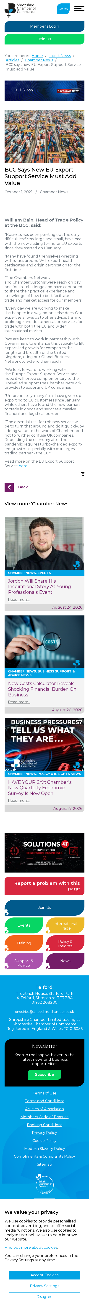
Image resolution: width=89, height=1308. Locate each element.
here (23, 466)
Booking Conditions (44, 1125)
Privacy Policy (44, 1133)
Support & (23, 963)
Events (24, 925)
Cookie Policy (44, 1141)
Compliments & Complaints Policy (44, 1156)
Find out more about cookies (31, 1247)
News (65, 961)
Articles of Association (44, 1109)
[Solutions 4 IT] (44, 853)
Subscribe (44, 1074)
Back (23, 487)
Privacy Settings (44, 1286)
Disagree (44, 1297)
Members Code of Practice (45, 1117)
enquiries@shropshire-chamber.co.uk (44, 1012)
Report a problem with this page (47, 886)
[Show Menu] (79, 8)
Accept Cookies (44, 1275)
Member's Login (44, 26)
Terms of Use (44, 1093)
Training (23, 943)
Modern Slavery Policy (44, 1148)
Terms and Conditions (44, 1101)
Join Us (44, 39)
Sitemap (44, 1164)
